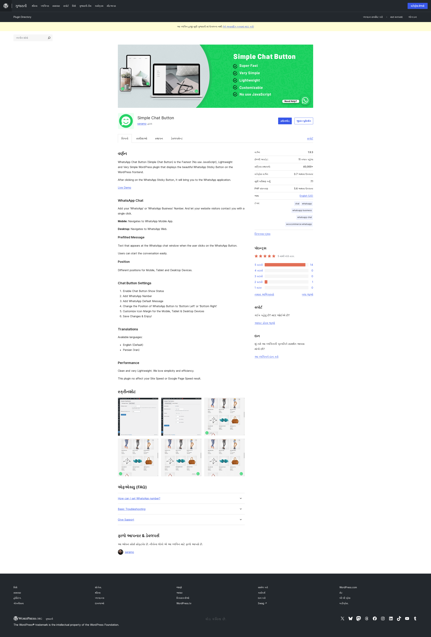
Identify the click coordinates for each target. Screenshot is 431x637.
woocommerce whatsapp (299, 224)
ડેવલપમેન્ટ (177, 138)
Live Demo (124, 187)
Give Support (126, 519)
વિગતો (124, 138)
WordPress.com (348, 587)
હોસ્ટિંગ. (17, 597)
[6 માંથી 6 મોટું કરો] (240, 443)
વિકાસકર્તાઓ (182, 597)
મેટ (340, 592)
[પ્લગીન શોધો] (49, 37)
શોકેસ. (98, 587)
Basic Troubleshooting (131, 509)
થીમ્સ (98, 592)
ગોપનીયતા (18, 603)
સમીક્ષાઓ (141, 138)
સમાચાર (17, 592)
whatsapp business (302, 210)
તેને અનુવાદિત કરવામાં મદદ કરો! (238, 26)
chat (297, 203)
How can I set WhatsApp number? (139, 498)
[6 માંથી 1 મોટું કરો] (154, 402)
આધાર (179, 592)
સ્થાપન (159, 138)
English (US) (306, 195)
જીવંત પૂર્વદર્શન (304, 120)
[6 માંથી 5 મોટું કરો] (197, 443)
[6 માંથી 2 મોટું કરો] (197, 402)
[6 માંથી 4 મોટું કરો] (154, 443)
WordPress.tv (183, 603)
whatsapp (307, 203)
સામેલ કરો (263, 587)
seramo (141, 123)
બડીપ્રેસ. (344, 603)
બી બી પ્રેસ (344, 597)
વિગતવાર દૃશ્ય (262, 233)
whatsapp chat (304, 217)
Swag (262, 603)
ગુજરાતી (49, 618)
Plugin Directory (22, 16)
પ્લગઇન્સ (99, 597)
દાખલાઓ (99, 603)
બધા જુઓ (307, 294)
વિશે (15, 587)
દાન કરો (262, 597)
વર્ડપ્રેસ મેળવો (417, 5)
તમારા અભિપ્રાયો (264, 294)
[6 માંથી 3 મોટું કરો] (240, 402)
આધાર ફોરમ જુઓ (265, 323)
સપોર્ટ (310, 138)
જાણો (179, 587)
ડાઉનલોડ (285, 120)
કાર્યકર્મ (261, 592)
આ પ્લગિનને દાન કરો (266, 356)
